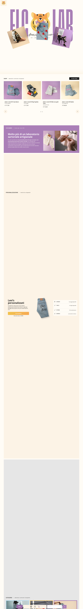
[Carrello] (39, 607)
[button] (5, 111)
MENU (19, 606)
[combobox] (54, 606)
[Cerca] (65, 606)
